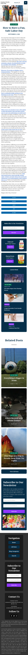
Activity (14, 197)
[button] (25, 2)
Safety (14, 205)
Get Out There (14, 24)
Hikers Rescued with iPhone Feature (14, 419)
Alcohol (14, 212)
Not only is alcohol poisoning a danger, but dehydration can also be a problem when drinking (14, 63)
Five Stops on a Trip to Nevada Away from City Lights (14, 458)
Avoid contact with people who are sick (11, 129)
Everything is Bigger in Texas (14, 379)
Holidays (14, 201)
